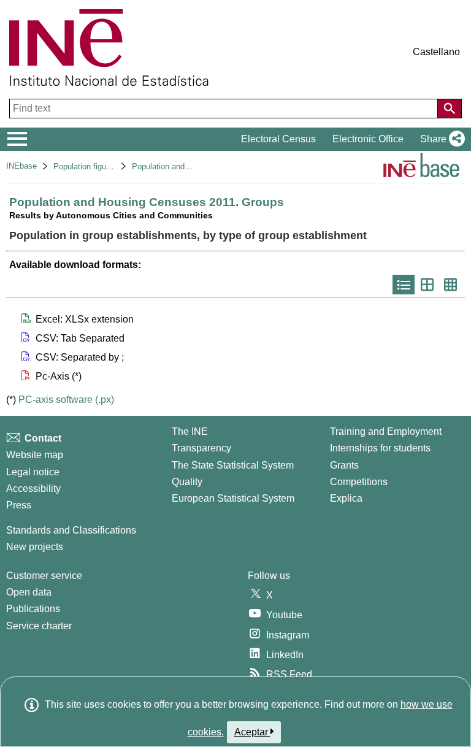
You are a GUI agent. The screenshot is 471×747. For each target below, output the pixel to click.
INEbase (21, 165)
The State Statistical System (233, 465)
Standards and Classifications (71, 530)
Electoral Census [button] (278, 139)
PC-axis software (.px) (66, 399)
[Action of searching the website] (449, 108)
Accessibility (33, 488)
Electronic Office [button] (368, 139)
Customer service (44, 575)
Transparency (201, 448)
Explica (346, 498)
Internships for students (380, 448)
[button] (440, 139)
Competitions (359, 482)
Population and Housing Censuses (193, 166)
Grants (344, 465)
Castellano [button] (436, 52)
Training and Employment (386, 431)
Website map (34, 455)
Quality (187, 482)
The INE (190, 431)
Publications (33, 608)
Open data (29, 592)
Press (18, 505)
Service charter (39, 626)
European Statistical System (233, 498)
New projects (34, 547)
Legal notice (32, 472)
